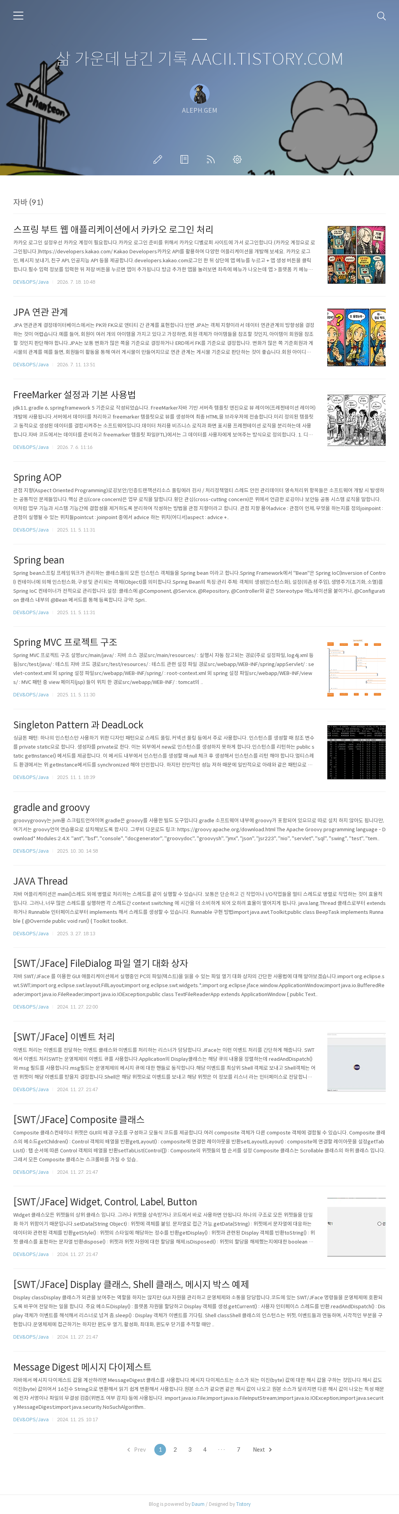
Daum (198, 1504)
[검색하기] (381, 15)
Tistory (243, 1504)
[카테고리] (18, 15)
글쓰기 (159, 159)
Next (259, 1449)
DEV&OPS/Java (31, 282)
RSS (212, 159)
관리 (239, 159)
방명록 (186, 159)
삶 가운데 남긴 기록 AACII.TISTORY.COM (200, 59)
